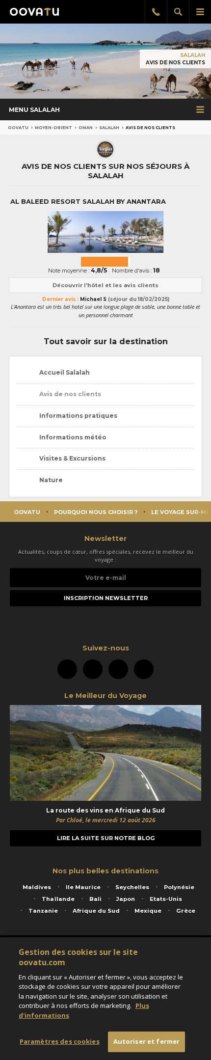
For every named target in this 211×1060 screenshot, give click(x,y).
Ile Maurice (83, 887)
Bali (95, 899)
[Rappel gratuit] (156, 12)
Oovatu (18, 127)
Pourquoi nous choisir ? (95, 512)
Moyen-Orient (53, 127)
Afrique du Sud (96, 910)
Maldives (37, 887)
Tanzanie (43, 910)
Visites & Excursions (72, 458)
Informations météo (72, 437)
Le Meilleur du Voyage (105, 695)
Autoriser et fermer (146, 1041)
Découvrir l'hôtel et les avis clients (105, 285)
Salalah (192, 55)
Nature (50, 480)
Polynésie (179, 887)
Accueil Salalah (64, 372)
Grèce (185, 910)
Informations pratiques (77, 415)
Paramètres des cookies (60, 1041)
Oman (86, 127)
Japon (125, 899)
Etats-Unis (166, 899)
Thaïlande (58, 899)
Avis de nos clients (69, 394)
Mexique (147, 910)
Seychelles (132, 887)
